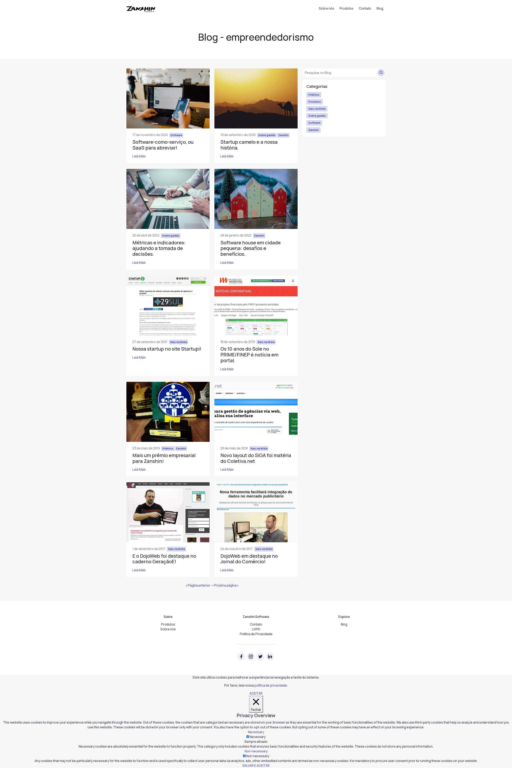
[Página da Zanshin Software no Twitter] (260, 657)
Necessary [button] (256, 732)
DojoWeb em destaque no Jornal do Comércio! (249, 558)
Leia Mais (139, 156)
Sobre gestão (317, 115)
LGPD (256, 629)
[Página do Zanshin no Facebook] (241, 657)
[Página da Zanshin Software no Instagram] (251, 657)
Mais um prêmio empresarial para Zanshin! (164, 458)
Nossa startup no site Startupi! (166, 348)
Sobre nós (326, 8)
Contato (365, 8)
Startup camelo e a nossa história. (249, 144)
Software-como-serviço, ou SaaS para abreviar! (163, 144)
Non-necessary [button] (256, 751)
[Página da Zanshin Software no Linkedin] (270, 657)
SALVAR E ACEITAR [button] (256, 765)
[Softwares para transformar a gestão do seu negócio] (141, 7)
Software (314, 122)
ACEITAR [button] (256, 693)
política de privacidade (270, 685)
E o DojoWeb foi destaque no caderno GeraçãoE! (164, 558)
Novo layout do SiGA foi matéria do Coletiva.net (255, 458)
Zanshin (313, 130)
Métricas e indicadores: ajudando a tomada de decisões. (159, 248)
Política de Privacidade (256, 634)
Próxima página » (226, 585)
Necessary (258, 737)
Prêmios (313, 94)
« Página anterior (197, 585)
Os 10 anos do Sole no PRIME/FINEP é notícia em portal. (249, 354)
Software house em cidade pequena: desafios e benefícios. (250, 248)
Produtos (346, 8)
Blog (380, 8)
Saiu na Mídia (316, 108)
